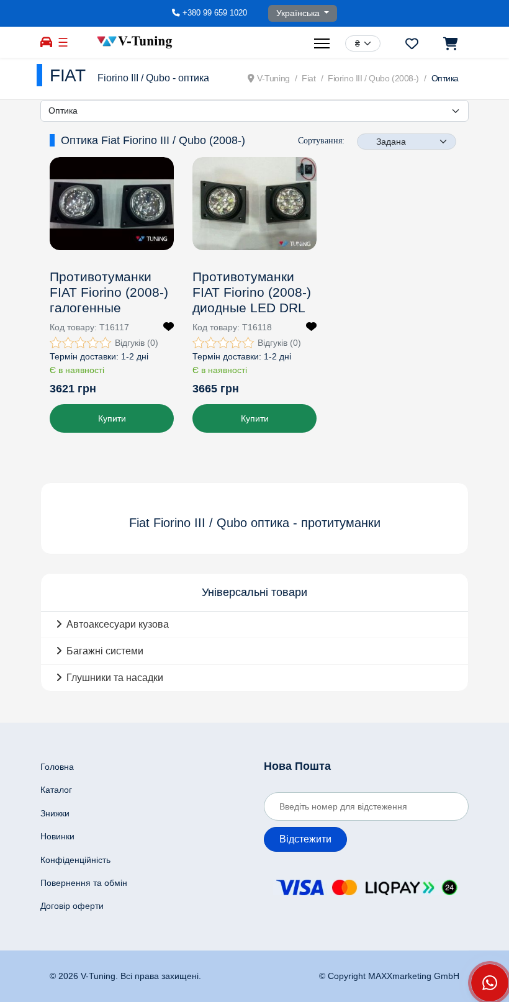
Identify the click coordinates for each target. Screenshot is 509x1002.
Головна (57, 767)
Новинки (57, 836)
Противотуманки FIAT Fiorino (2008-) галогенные (109, 292)
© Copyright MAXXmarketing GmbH (389, 976)
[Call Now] (489, 982)
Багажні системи (104, 651)
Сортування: (321, 140)
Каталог (56, 790)
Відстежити (305, 839)
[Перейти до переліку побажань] (411, 43)
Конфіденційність (75, 860)
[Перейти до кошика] (449, 43)
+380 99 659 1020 (214, 13)
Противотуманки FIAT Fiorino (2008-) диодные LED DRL (251, 292)
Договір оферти (72, 906)
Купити (112, 418)
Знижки (55, 813)
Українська (299, 13)
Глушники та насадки (114, 677)
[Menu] (323, 43)
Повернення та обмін (83, 883)
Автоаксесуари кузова (117, 624)
